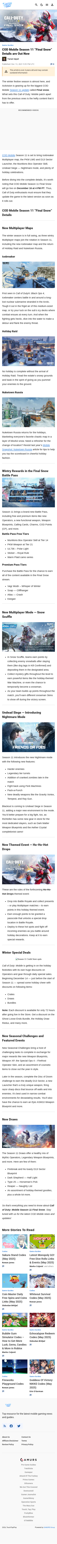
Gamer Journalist (28, 1494)
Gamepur (28, 1472)
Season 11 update (19, 90)
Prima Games (28, 1480)
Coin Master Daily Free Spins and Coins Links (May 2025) (14, 1298)
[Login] (52, 4)
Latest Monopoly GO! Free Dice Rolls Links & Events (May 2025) (42, 1258)
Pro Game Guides (28, 1465)
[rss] (4, 1426)
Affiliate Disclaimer (10, 1441)
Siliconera (28, 1483)
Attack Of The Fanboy (28, 1476)
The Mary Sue (28, 1506)
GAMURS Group (49, 1527)
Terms (24, 1441)
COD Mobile (8, 155)
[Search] (36, 4)
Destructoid (28, 1491)
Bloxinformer (28, 1517)
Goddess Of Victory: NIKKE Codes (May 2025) (41, 1383)
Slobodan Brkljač (10, 1305)
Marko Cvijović (36, 1266)
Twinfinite (28, 1468)
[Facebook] (11, 1426)
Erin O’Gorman (36, 1391)
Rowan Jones (8, 1262)
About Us (6, 1437)
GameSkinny (28, 1498)
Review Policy (8, 1444)
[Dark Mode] (41, 4)
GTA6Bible (28, 1520)
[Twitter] (19, 1426)
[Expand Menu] (47, 4)
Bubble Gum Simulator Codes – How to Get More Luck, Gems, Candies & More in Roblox (14, 1341)
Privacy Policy (27, 1444)
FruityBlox (28, 1513)
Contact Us (26, 1437)
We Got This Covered (28, 1487)
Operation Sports (28, 1502)
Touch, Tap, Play (28, 1509)
